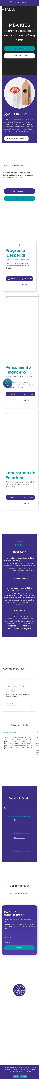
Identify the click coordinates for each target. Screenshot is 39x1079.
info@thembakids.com (19, 1060)
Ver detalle (11, 703)
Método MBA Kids (19, 1008)
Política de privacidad (19, 1039)
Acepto (16, 1076)
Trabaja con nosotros (19, 1020)
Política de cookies (19, 1046)
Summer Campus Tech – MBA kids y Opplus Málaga (18, 695)
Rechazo (23, 1076)
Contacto (19, 1024)
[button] (34, 9)
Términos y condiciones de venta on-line (19, 1050)
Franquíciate (19, 1016)
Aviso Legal (19, 1043)
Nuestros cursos (19, 1012)
